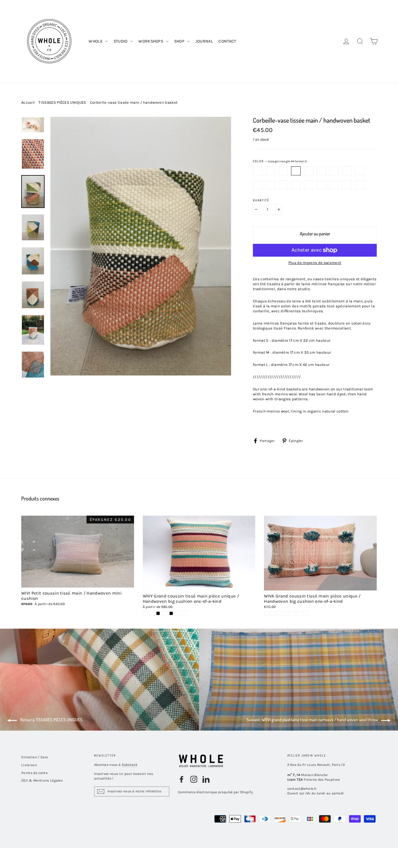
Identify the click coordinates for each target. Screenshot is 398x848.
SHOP (180, 41)
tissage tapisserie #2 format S (270, 170)
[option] (140, 247)
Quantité (261, 200)
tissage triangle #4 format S (296, 170)
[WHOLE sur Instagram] (193, 779)
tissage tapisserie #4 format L (347, 184)
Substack (130, 765)
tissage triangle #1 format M (309, 170)
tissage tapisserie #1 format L (309, 184)
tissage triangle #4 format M (347, 170)
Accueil (28, 102)
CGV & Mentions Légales (42, 780)
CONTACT (227, 41)
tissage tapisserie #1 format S (258, 170)
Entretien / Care (34, 757)
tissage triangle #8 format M (283, 184)
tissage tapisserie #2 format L (321, 184)
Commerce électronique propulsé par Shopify (215, 792)
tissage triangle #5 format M (360, 170)
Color (280, 161)
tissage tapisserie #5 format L (360, 184)
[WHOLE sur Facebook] (181, 779)
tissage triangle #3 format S (283, 170)
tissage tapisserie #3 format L (334, 184)
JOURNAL (204, 41)
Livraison (29, 765)
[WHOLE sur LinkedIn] (205, 779)
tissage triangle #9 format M (296, 184)
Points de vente (34, 773)
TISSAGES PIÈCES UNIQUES (62, 102)
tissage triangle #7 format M (270, 184)
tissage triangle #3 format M (334, 170)
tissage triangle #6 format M (258, 184)
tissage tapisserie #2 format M (321, 170)
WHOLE (96, 41)
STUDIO (121, 41)
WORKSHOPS (151, 41)
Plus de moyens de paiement (314, 262)
